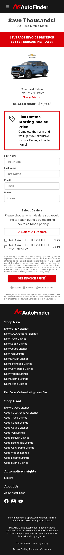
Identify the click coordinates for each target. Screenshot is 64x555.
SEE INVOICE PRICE (32, 278)
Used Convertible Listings (19, 447)
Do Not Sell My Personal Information (32, 549)
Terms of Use (23, 543)
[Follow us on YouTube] (20, 501)
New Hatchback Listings (18, 363)
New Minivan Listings (16, 358)
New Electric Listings (16, 378)
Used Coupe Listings (16, 427)
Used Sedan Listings (16, 422)
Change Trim (30, 97)
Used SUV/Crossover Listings (21, 412)
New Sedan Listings (15, 343)
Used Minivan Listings (16, 437)
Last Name (10, 168)
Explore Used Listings (17, 407)
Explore (8, 477)
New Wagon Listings (16, 373)
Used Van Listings (14, 432)
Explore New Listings (16, 328)
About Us (11, 486)
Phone (7, 192)
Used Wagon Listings (16, 452)
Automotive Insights (20, 471)
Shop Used (12, 401)
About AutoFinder (14, 492)
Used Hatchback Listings (18, 442)
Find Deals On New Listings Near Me (25, 392)
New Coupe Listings (16, 348)
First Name (10, 156)
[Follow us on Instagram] (13, 501)
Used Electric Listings (16, 457)
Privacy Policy (40, 543)
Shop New (12, 322)
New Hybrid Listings (15, 383)
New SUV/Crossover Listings (21, 333)
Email (7, 180)
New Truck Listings (15, 338)
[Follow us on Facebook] (6, 501)
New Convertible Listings (18, 368)
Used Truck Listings (15, 417)
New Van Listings (14, 353)
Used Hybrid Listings (16, 462)
